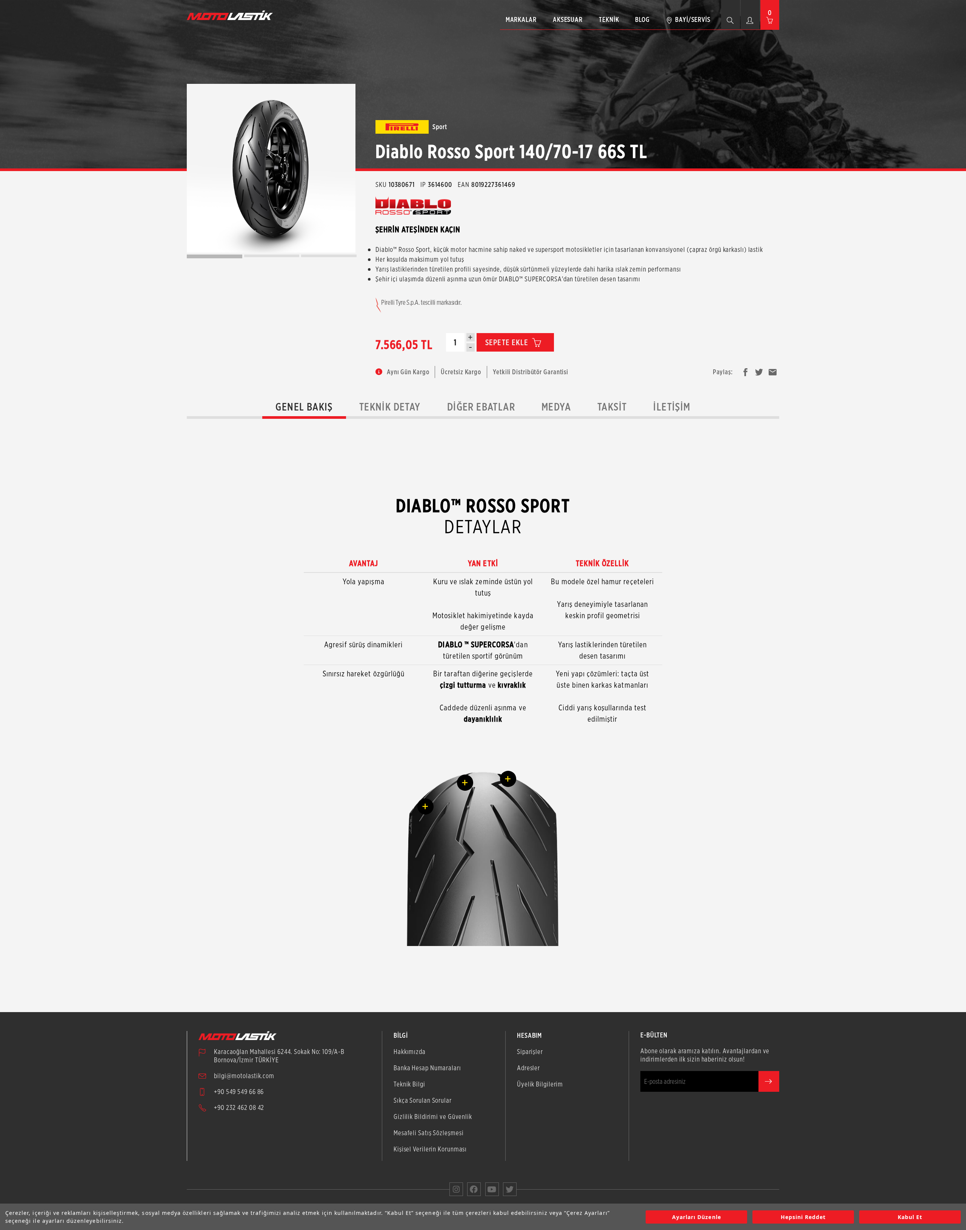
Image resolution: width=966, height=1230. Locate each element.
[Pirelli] (402, 127)
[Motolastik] (232, 15)
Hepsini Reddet (803, 1217)
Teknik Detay (390, 406)
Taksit (612, 406)
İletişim (671, 406)
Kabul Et (910, 1217)
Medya (556, 406)
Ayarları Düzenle (696, 1217)
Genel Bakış (303, 406)
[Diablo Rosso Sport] (271, 168)
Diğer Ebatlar (481, 406)
